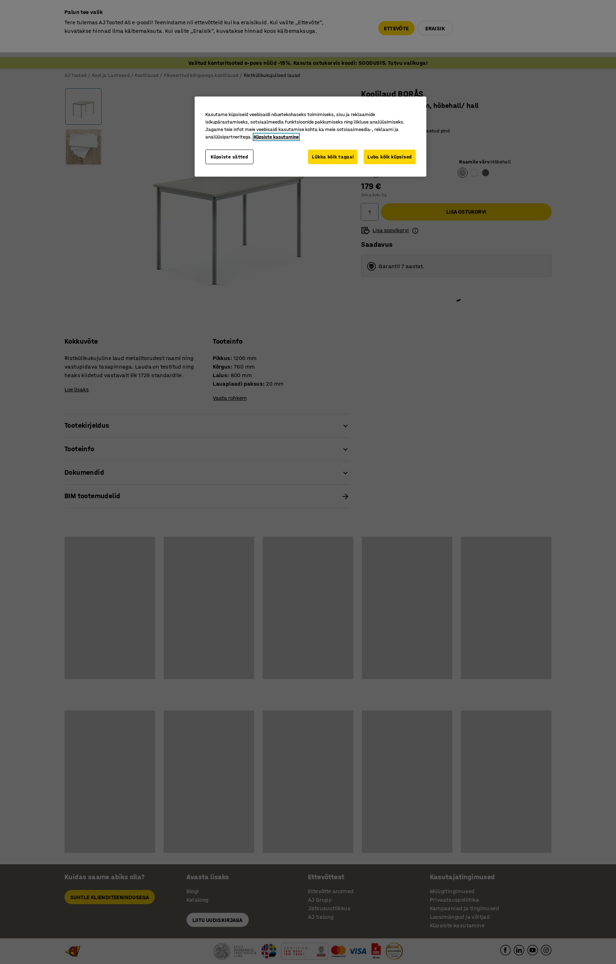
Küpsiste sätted (229, 157)
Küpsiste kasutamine (276, 137)
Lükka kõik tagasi (333, 157)
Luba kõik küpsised (390, 157)
